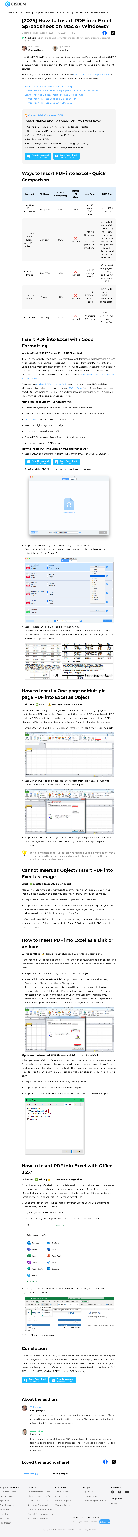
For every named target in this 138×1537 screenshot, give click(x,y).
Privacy (85, 1530)
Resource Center (90, 1496)
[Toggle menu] (130, 4)
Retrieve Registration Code (95, 1500)
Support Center (90, 1492)
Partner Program (63, 1500)
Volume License (62, 1505)
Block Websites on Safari (39, 1496)
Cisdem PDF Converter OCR (51, 384)
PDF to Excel (75, 388)
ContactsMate (6, 1496)
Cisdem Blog (61, 1496)
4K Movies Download (38, 1505)
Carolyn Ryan (35, 50)
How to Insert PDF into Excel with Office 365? (49, 103)
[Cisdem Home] (15, 4)
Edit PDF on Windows (38, 1518)
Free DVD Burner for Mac (40, 1509)
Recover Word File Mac (38, 1500)
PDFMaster (5, 1523)
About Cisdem (62, 1492)
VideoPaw (4, 1509)
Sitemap (92, 1530)
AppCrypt (4, 1500)
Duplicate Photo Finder (39, 1492)
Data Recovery (7, 1505)
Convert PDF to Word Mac (40, 1514)
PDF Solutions (22, 12)
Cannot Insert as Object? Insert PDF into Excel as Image (55, 94)
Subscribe (104, 1522)
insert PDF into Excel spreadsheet (91, 74)
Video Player (6, 1518)
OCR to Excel (32, 419)
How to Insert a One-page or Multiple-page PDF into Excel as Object (61, 90)
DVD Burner (6, 1514)
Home (9, 12)
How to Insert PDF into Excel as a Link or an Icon (50, 99)
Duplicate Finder (8, 1492)
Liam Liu (64, 50)
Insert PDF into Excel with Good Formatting (48, 86)
